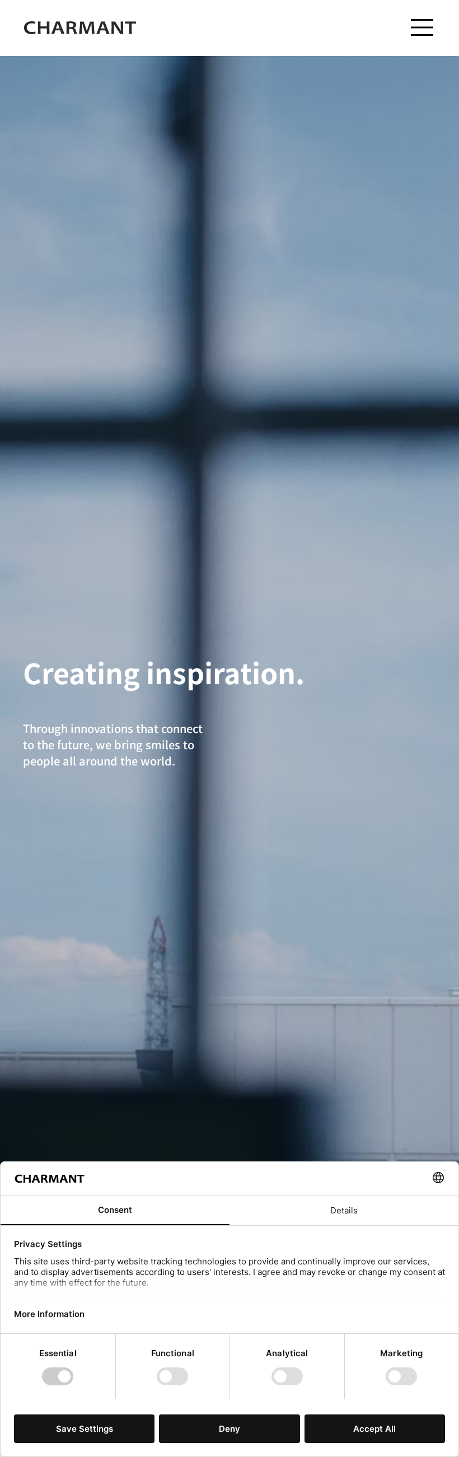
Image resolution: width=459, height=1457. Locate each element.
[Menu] (422, 27)
